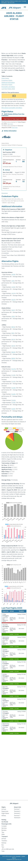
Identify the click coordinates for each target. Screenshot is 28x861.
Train (3, 851)
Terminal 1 (17, 809)
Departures (5, 811)
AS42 (13, 316)
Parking (4, 819)
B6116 (13, 327)
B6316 (13, 346)
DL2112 (14, 369)
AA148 (13, 274)
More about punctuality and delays (12, 107)
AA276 (13, 299)
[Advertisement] (14, 37)
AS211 (13, 310)
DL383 (13, 381)
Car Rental (5, 822)
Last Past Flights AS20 (8, 89)
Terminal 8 (17, 817)
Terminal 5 (17, 813)
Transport (5, 836)
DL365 (13, 375)
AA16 (13, 281)
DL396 (13, 388)
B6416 (13, 352)
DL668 (13, 402)
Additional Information (8, 82)
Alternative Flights (7, 84)
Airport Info (17, 807)
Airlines (4, 815)
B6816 (13, 358)
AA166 (13, 287)
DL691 (13, 409)
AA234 (13, 293)
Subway (4, 843)
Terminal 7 (17, 815)
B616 (13, 333)
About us (14, 857)
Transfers (4, 840)
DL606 (13, 400)
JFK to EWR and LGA (8, 849)
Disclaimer (18, 856)
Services (4, 828)
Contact (23, 856)
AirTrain (4, 838)
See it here (10, 124)
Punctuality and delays (8, 86)
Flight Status (5, 78)
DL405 (13, 394)
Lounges (4, 826)
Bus (3, 845)
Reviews (4, 830)
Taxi (3, 847)
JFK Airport (15, 8)
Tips (3, 832)
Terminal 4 (17, 811)
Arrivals (4, 809)
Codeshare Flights (7, 80)
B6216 (13, 339)
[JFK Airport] (3, 8)
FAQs (3, 834)
